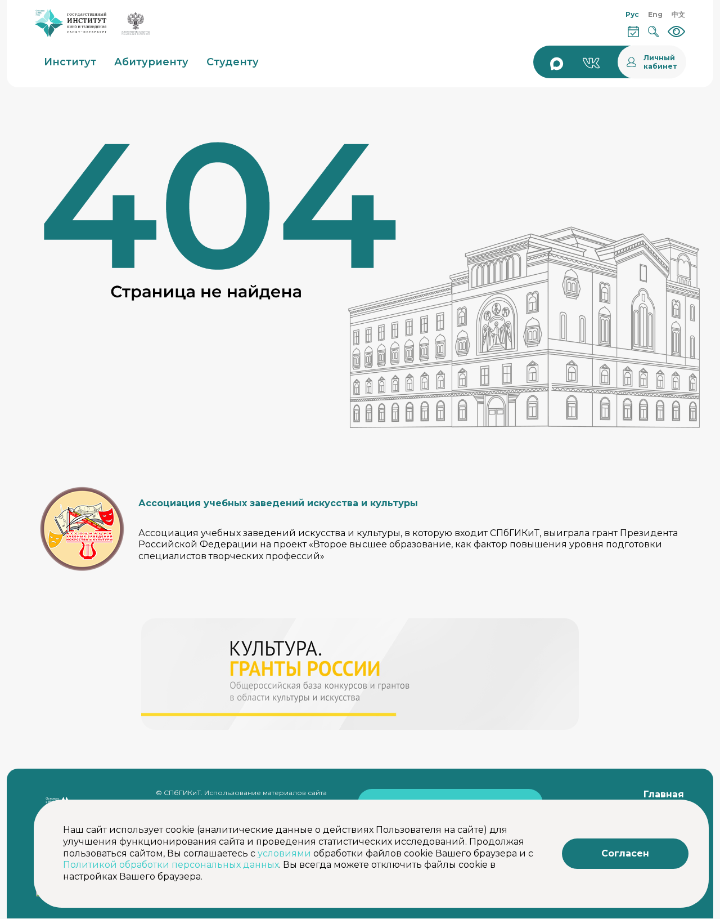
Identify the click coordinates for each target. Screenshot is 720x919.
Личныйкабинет (660, 61)
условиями (284, 853)
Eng (655, 14)
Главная (664, 794)
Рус (632, 14)
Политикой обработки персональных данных (171, 864)
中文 (678, 14)
